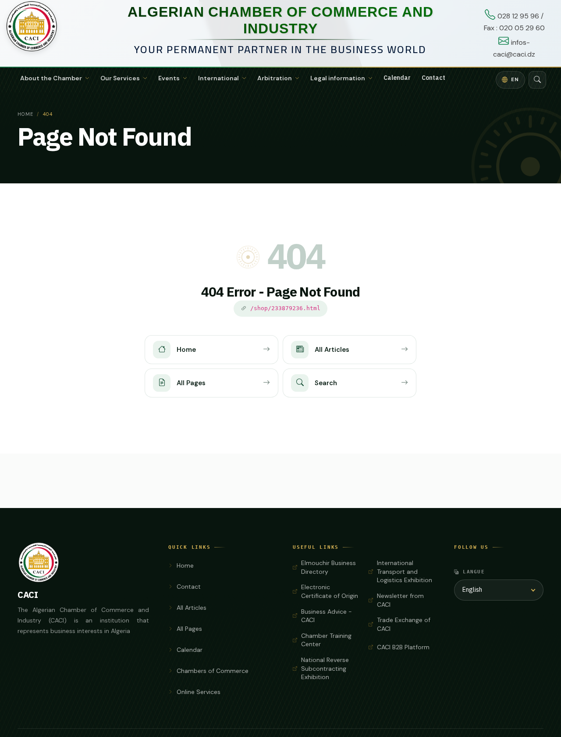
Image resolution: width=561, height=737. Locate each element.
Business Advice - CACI (326, 616)
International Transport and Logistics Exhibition (404, 571)
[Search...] (537, 80)
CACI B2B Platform (403, 647)
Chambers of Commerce (213, 671)
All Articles (191, 608)
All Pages (189, 629)
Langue (474, 571)
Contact (433, 77)
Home (25, 114)
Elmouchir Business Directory (328, 567)
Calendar (397, 77)
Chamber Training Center (326, 640)
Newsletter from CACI (400, 600)
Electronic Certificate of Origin (329, 591)
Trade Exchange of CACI (403, 624)
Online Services (198, 692)
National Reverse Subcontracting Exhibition (325, 668)
